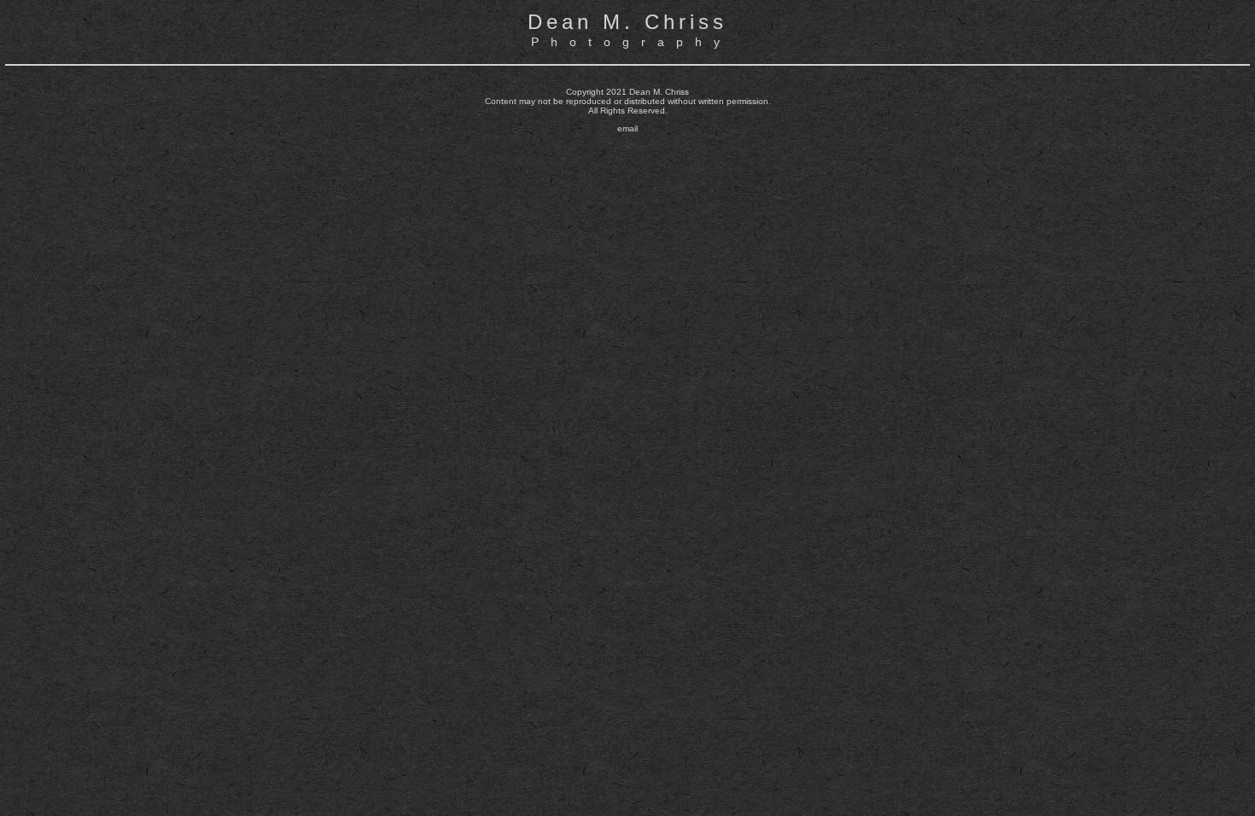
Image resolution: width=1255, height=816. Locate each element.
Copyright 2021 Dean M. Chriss (627, 91)
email (627, 128)
